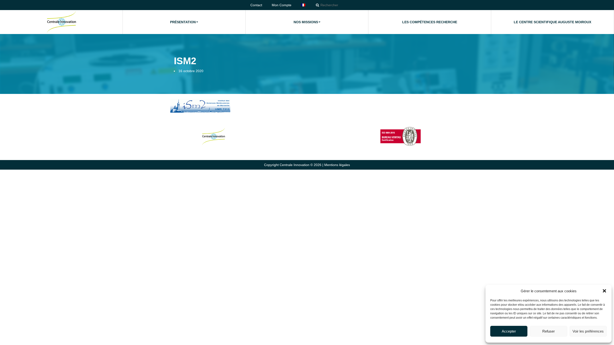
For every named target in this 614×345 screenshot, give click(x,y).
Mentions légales (337, 165)
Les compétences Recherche (429, 22)
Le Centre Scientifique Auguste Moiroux (552, 22)
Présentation (183, 22)
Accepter (509, 331)
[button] (604, 290)
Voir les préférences (588, 331)
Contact (256, 5)
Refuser (548, 331)
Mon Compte (281, 5)
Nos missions (306, 22)
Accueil (61, 22)
